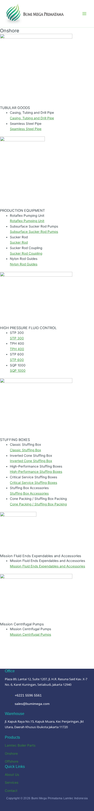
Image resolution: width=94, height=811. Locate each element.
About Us (12, 775)
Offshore (11, 761)
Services (11, 782)
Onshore (11, 753)
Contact (11, 791)
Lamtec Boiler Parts (20, 745)
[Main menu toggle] (84, 13)
